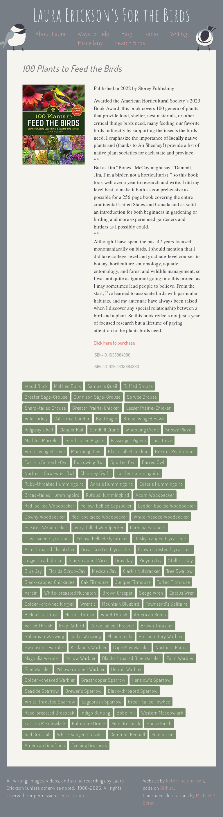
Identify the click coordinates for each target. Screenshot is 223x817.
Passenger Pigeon (128, 440)
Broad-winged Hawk (144, 418)
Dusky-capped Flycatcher (160, 538)
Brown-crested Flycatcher (164, 549)
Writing (178, 33)
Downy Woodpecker (45, 517)
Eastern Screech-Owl (46, 462)
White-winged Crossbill (80, 734)
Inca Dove (162, 440)
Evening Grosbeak (89, 745)
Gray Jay (124, 560)
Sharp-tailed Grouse (45, 408)
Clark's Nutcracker (141, 571)
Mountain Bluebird (120, 604)
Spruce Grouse (142, 397)
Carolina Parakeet (148, 527)
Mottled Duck (67, 386)
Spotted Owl (123, 462)
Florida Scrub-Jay (67, 571)
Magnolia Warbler (42, 658)
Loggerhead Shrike (43, 560)
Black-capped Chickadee (50, 582)
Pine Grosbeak (126, 723)
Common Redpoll (127, 734)
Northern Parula (172, 647)
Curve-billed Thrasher (112, 625)
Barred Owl (153, 462)
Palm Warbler (180, 658)
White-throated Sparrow (50, 702)
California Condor (72, 418)
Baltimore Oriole (88, 723)
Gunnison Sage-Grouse (97, 397)
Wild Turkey (36, 418)
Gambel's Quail (102, 386)
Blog (126, 33)
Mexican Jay (104, 571)
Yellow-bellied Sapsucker (106, 506)
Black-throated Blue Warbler (131, 658)
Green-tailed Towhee (149, 702)
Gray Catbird (71, 625)
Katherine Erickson (185, 781)
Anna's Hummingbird (111, 484)
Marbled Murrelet (42, 440)
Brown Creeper (117, 593)
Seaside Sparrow (42, 691)
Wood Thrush (114, 614)
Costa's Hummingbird (161, 484)
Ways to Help (94, 33)
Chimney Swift (95, 473)
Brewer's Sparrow (83, 691)
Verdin (31, 593)
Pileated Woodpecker (46, 527)
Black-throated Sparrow (133, 691)
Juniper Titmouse (133, 582)
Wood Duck (36, 386)
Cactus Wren (182, 593)
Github (167, 788)
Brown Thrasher (157, 625)
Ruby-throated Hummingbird (54, 484)
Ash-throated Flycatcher (50, 549)
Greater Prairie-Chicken (96, 408)
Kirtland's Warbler (89, 647)
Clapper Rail (71, 430)
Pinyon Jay (150, 560)
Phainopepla (119, 636)
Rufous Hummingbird (107, 495)
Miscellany (90, 42)
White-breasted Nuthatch (70, 593)
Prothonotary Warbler (161, 636)
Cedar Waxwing (86, 636)
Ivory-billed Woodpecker (99, 527)
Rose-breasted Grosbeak (49, 713)
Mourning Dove (86, 451)
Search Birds (130, 42)
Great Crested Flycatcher (106, 549)
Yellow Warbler (81, 658)
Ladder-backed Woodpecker (166, 506)
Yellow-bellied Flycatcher (102, 538)
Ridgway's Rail (39, 430)
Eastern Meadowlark (45, 723)
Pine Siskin (163, 734)
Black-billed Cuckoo (128, 451)
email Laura (72, 795)
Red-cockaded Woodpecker (99, 517)
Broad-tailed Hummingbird (52, 495)
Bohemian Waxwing (44, 636)
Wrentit (88, 604)
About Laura (51, 33)
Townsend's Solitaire (167, 604)
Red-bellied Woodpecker (49, 506)
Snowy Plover (179, 430)
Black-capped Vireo (89, 560)
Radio (152, 33)
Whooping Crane (142, 430)
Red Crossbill (38, 734)
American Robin (150, 614)
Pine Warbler (37, 669)
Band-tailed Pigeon (85, 440)
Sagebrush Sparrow (102, 702)
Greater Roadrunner (175, 451)
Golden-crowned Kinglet (49, 604)
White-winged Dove (45, 451)
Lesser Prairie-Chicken (149, 408)
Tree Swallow (179, 571)
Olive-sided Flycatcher (47, 538)
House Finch (159, 723)
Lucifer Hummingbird (138, 473)
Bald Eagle (106, 418)
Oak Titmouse (95, 582)
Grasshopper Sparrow (103, 680)
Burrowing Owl (89, 462)
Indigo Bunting (95, 713)
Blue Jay (33, 571)
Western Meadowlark (162, 713)
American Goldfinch (45, 745)
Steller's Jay (180, 560)
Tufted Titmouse (173, 582)
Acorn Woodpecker (155, 495)
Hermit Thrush (79, 614)
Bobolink (126, 713)
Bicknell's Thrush (42, 614)
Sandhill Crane (104, 430)
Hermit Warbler (126, 669)
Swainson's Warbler (44, 647)
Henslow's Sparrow (151, 680)
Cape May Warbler (131, 647)
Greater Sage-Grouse (46, 397)
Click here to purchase (114, 343)
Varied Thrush (39, 625)
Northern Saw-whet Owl (49, 473)
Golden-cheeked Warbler (50, 680)
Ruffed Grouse (138, 386)
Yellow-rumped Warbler (81, 669)
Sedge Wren (151, 593)
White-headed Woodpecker (161, 517)
